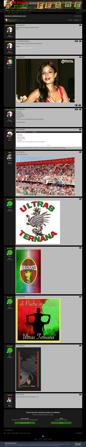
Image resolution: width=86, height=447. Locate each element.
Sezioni (7, 10)
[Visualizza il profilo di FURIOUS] (10, 399)
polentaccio (10, 130)
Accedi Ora (61, 422)
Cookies (50, 439)
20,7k (10, 162)
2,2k (10, 209)
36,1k (10, 405)
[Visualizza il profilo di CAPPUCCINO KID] (6, 20)
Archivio (24, 10)
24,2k (10, 35)
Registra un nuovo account (24, 422)
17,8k (10, 67)
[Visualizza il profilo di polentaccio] (10, 134)
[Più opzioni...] (80, 25)
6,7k (10, 140)
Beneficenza (18, 10)
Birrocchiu (9, 199)
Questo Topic (75, 10)
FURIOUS (9, 395)
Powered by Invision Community (43, 440)
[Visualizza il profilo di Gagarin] (10, 61)
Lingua (35, 439)
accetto (78, 444)
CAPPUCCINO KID (14, 19)
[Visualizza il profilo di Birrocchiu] (10, 203)
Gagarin (10, 57)
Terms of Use (20, 444)
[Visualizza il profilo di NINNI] (10, 156)
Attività (12, 10)
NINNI (9, 152)
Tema (40, 439)
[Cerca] (80, 10)
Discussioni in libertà (20, 20)
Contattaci (30, 10)
